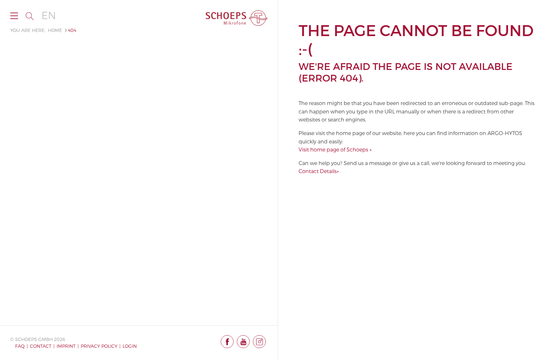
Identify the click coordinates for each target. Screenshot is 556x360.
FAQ (20, 346)
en (49, 16)
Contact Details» (319, 171)
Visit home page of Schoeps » (335, 149)
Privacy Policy (99, 346)
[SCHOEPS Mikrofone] (236, 18)
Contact (40, 346)
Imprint (66, 346)
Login (130, 346)
